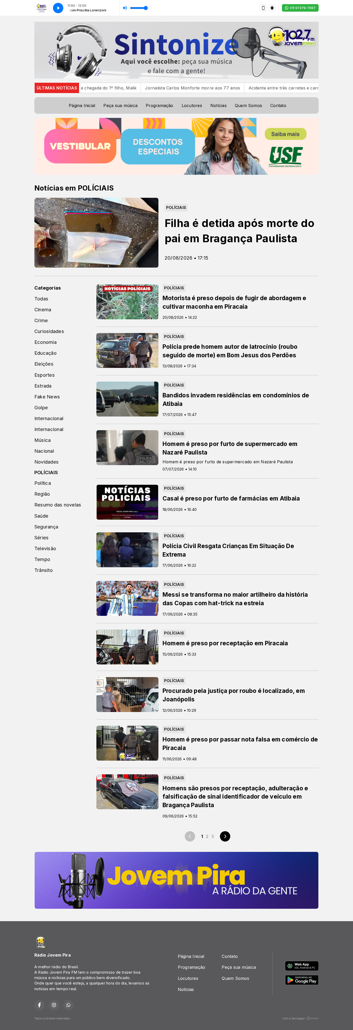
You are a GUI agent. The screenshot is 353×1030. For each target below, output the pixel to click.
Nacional (44, 451)
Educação (45, 353)
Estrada (43, 386)
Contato (278, 105)
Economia (45, 342)
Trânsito (43, 570)
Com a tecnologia (293, 1018)
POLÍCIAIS (46, 472)
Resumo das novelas (57, 505)
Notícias (218, 105)
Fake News (47, 396)
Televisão (45, 548)
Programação (159, 105)
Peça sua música (120, 105)
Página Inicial (82, 105)
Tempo (42, 559)
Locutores (192, 105)
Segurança (46, 526)
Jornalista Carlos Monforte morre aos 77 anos (137, 87)
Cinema (42, 309)
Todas (41, 298)
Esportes (44, 375)
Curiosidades (49, 331)
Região (42, 494)
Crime (41, 320)
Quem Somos (248, 105)
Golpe (41, 407)
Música (42, 440)
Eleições (43, 364)
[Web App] (263, 8)
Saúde (41, 516)
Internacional (48, 418)
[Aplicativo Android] (272, 8)
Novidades (46, 462)
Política (42, 483)
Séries (41, 537)
